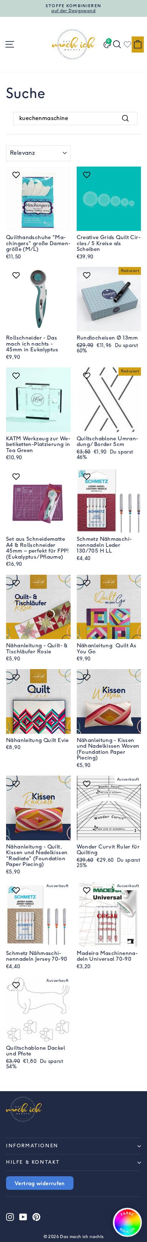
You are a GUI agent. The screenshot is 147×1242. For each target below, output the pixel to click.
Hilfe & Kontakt (33, 1162)
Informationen (32, 1145)
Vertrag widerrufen (40, 1183)
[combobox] (75, 118)
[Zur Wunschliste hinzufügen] (17, 174)
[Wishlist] (127, 44)
